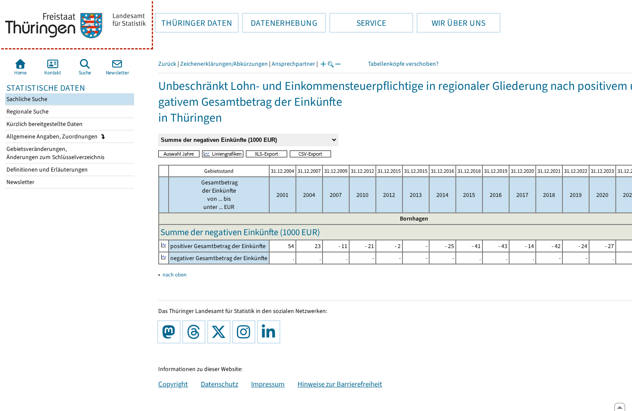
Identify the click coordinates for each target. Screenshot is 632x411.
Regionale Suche (27, 111)
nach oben (175, 274)
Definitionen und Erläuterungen (46, 170)
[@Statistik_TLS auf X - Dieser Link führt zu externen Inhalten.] (220, 332)
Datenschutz (219, 384)
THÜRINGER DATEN (193, 22)
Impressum (268, 384)
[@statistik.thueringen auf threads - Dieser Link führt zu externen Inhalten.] (195, 332)
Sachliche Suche (26, 99)
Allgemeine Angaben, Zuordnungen (52, 136)
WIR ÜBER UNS (451, 22)
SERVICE (357, 22)
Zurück (167, 64)
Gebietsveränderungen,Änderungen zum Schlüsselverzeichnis (54, 153)
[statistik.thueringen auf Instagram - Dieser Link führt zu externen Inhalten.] (245, 332)
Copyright (173, 384)
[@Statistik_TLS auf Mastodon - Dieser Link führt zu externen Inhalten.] (170, 332)
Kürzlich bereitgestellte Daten (44, 124)
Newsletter (19, 182)
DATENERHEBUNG (279, 22)
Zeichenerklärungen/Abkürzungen (224, 64)
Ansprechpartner (293, 64)
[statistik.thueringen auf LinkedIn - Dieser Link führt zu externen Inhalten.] (270, 332)
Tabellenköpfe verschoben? (403, 64)
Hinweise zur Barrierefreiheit (340, 384)
